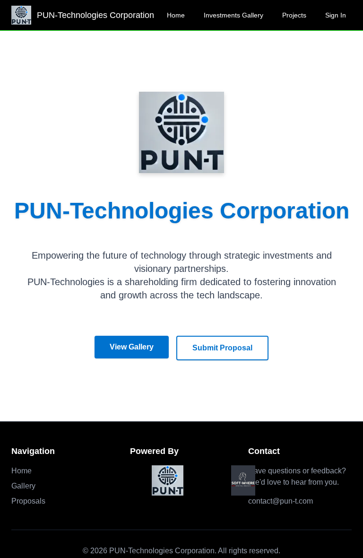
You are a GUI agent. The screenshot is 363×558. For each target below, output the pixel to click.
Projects (294, 15)
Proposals (28, 501)
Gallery (23, 486)
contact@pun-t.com (280, 501)
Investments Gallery (233, 15)
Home (176, 15)
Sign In (335, 15)
